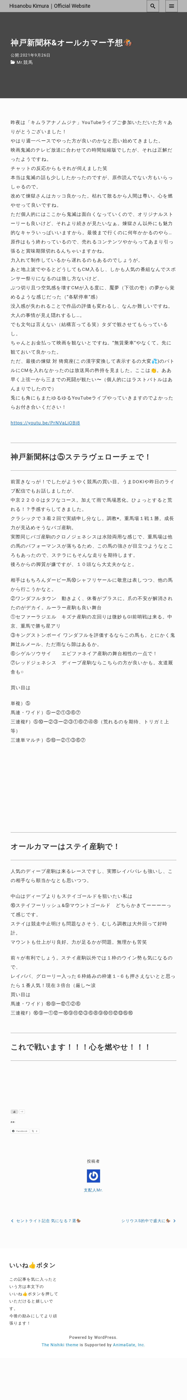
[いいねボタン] (14, 1112)
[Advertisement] (93, 771)
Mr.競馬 (25, 62)
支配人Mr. (93, 1190)
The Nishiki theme (60, 1345)
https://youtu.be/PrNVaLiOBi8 (45, 423)
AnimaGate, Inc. (129, 1345)
